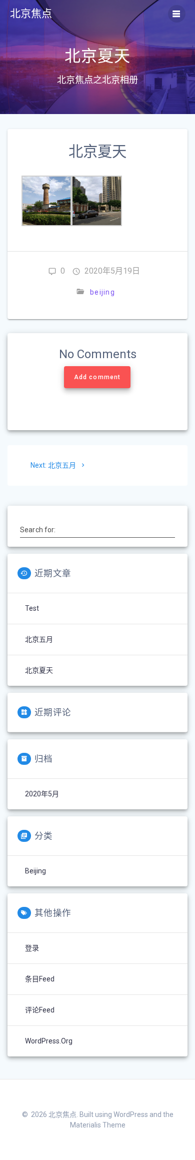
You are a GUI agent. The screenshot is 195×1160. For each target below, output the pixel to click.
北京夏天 (39, 670)
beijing (102, 292)
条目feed (39, 979)
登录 (32, 948)
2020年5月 (42, 794)
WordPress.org (48, 1041)
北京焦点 (31, 14)
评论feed (39, 1010)
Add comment (97, 377)
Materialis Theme (98, 1125)
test (32, 608)
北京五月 (39, 639)
